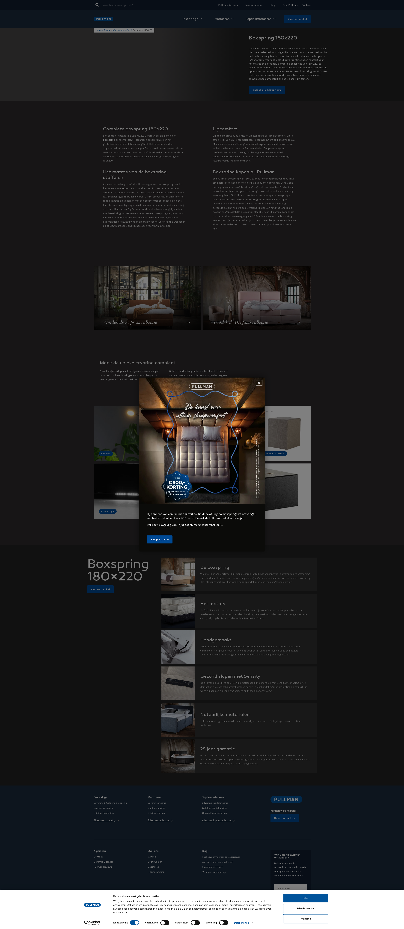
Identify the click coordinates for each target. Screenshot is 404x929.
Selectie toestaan (305, 908)
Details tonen (241, 922)
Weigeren (305, 918)
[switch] (164, 922)
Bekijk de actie (160, 539)
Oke (305, 898)
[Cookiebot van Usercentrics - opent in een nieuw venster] (92, 922)
